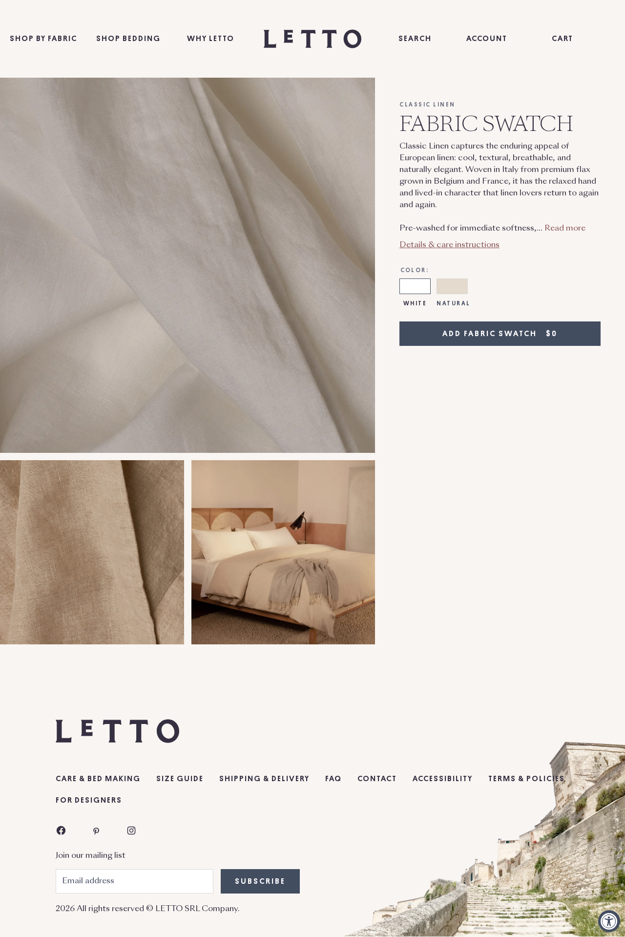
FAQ (333, 779)
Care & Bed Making (98, 779)
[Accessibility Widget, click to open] (609, 921)
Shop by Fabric (43, 39)
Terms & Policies (526, 779)
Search (415, 39)
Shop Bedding (128, 39)
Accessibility (443, 779)
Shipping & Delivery (264, 779)
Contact (377, 779)
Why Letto (210, 39)
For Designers (89, 800)
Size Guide (180, 779)
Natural (454, 303)
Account (486, 39)
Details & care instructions (449, 245)
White (415, 303)
